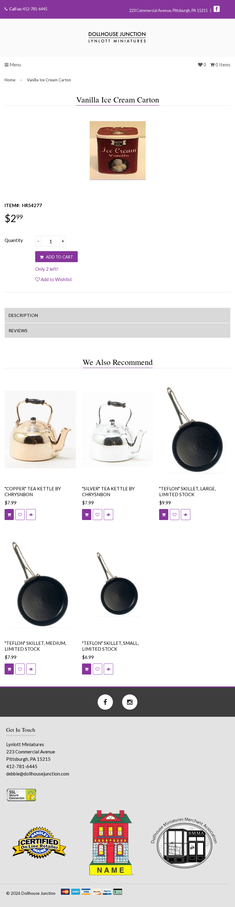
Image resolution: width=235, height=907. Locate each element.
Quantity (14, 240)
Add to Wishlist (56, 279)
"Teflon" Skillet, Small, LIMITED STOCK (110, 646)
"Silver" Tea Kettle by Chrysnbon (108, 491)
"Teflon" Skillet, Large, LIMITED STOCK (187, 491)
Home (10, 79)
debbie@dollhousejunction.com (37, 773)
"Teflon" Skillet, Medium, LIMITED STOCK (35, 646)
